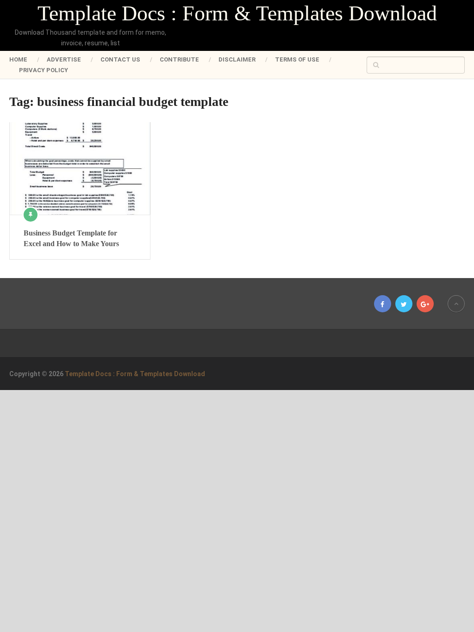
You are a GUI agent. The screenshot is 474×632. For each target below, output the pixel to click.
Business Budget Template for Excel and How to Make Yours (71, 238)
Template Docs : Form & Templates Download (237, 13)
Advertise (64, 59)
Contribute (179, 59)
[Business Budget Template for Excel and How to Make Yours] (79, 168)
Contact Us (120, 59)
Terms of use (297, 59)
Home (18, 59)
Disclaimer (237, 59)
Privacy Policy (43, 70)
